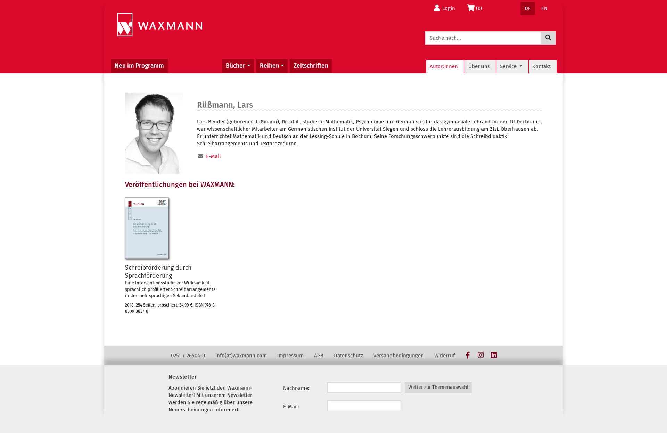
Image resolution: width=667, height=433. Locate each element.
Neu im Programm (139, 66)
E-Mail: (291, 406)
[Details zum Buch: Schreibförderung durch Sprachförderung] (146, 228)
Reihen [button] (269, 66)
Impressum (290, 355)
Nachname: (296, 388)
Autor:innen (444, 66)
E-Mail (213, 156)
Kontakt (541, 66)
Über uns (479, 66)
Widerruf (444, 355)
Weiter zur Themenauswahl (438, 387)
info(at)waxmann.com (241, 355)
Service (509, 66)
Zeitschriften (311, 66)
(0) (481, 8)
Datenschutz (348, 355)
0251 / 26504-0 (188, 355)
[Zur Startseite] (159, 25)
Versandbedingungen (398, 355)
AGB (318, 355)
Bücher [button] (235, 66)
